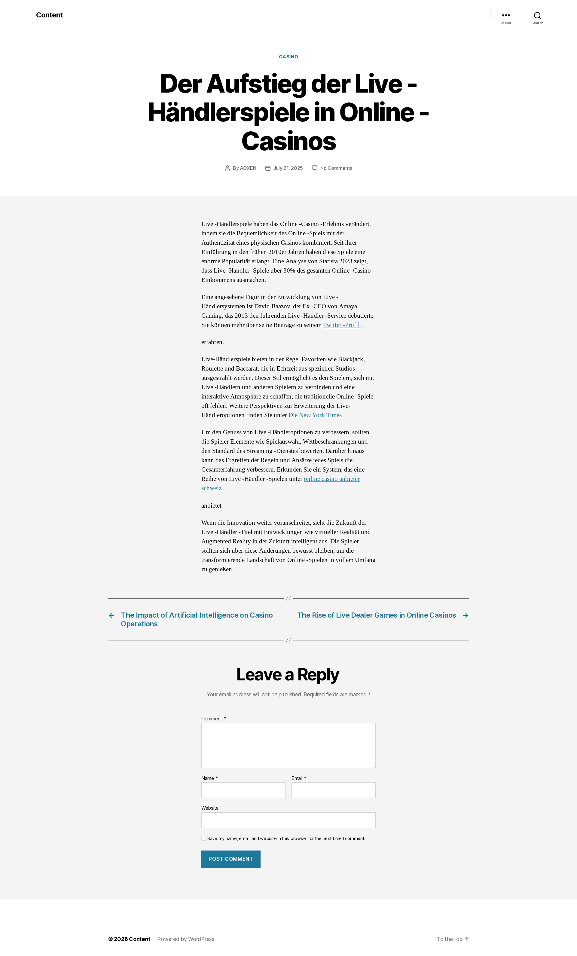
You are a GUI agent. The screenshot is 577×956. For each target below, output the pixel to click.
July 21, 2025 (288, 168)
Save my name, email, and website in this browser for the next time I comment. (286, 838)
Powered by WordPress (186, 939)
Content (49, 15)
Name (209, 778)
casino (288, 57)
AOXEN (248, 168)
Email (299, 778)
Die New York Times (315, 415)
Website (209, 808)
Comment (213, 719)
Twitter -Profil (342, 325)
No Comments (336, 168)
